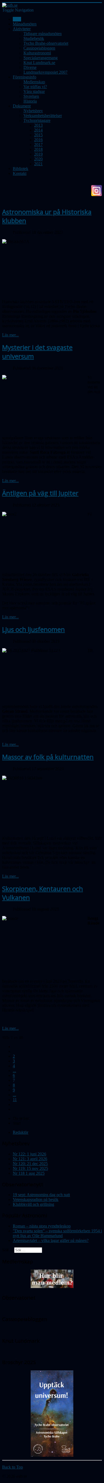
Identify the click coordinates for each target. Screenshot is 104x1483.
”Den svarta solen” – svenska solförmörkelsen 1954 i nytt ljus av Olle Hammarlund (57, 1233)
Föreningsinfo (24, 77)
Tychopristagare (36, 120)
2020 (38, 159)
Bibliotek (20, 168)
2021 (38, 164)
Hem (17, 19)
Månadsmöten (25, 24)
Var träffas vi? (35, 86)
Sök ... (7, 1250)
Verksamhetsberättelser (42, 115)
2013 (38, 125)
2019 (38, 154)
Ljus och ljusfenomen (33, 629)
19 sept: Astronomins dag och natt (41, 1194)
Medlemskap (34, 82)
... (14, 1070)
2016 (38, 139)
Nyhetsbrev (33, 110)
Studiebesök (33, 38)
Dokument (22, 106)
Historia (30, 101)
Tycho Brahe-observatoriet (45, 43)
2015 (38, 135)
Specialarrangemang (40, 57)
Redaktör (20, 1132)
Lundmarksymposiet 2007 (45, 72)
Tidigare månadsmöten (42, 33)
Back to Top (12, 1467)
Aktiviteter (22, 29)
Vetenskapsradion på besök (35, 1199)
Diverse (30, 67)
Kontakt (19, 173)
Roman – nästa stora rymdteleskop (42, 1226)
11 (15, 1099)
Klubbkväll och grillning (33, 1204)
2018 (38, 149)
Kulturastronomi (37, 53)
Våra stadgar (34, 91)
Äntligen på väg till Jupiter (40, 493)
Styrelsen (31, 96)
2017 (38, 144)
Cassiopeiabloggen (39, 48)
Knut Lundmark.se (39, 62)
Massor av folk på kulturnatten (48, 756)
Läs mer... (10, 335)
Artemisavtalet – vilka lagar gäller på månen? (51, 1240)
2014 (38, 130)
